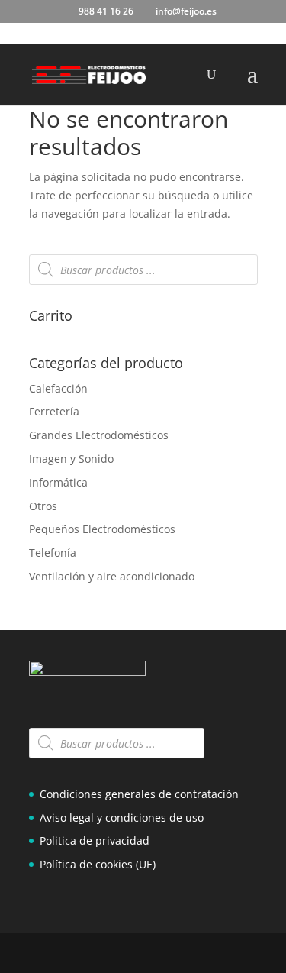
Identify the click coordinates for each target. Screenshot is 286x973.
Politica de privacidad (94, 840)
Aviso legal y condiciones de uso (122, 817)
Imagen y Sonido (71, 458)
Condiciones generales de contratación (139, 794)
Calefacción (58, 388)
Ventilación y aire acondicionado (111, 576)
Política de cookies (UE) (98, 864)
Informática (58, 482)
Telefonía (52, 552)
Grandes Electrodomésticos (99, 435)
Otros (43, 506)
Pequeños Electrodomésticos (102, 529)
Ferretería (54, 411)
